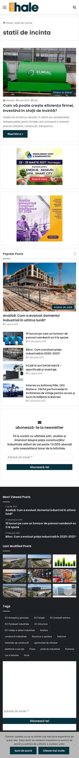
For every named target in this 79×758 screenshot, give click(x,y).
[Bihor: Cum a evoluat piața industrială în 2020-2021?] (13, 354)
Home (9, 22)
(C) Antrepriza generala (17, 617)
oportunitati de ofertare (46, 642)
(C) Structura (41, 624)
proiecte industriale (50, 649)
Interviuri (61, 636)
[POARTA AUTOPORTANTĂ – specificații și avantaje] (13, 372)
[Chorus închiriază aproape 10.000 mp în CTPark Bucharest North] (39, 561)
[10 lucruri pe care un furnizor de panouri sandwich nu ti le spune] (13, 338)
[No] (74, 745)
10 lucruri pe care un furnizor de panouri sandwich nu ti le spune (47, 335)
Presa (32, 649)
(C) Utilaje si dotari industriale (20, 630)
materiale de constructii (17, 642)
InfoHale (10, 100)
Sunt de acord (23, 750)
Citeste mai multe (54, 750)
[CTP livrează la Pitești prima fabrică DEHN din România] (14, 590)
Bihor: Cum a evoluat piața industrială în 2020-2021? (44, 351)
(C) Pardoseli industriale (17, 624)
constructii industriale (16, 636)
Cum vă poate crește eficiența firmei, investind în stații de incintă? (38, 108)
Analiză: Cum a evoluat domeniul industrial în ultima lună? (31, 317)
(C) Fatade (39, 617)
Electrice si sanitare (42, 636)
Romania (69, 649)
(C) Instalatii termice (60, 617)
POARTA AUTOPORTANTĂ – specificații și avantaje (44, 367)
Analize (44, 630)
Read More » (15, 133)
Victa (26, 655)
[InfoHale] (24, 7)
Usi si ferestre (12, 655)
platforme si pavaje (14, 649)
